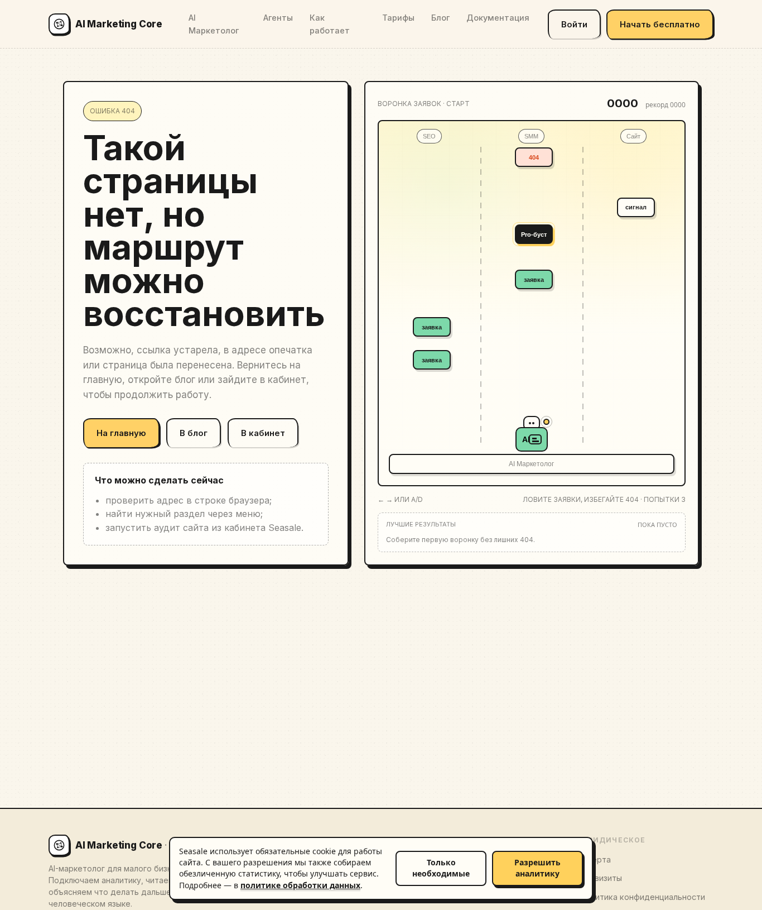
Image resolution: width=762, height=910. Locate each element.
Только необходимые (441, 868)
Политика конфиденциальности (642, 897)
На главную (121, 433)
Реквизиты (601, 878)
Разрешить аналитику (537, 868)
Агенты (278, 17)
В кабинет (263, 433)
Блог (440, 17)
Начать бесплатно (660, 24)
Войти (574, 24)
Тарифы (398, 17)
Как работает (330, 24)
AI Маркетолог (214, 24)
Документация (497, 17)
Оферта (595, 859)
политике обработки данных (300, 885)
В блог (194, 433)
